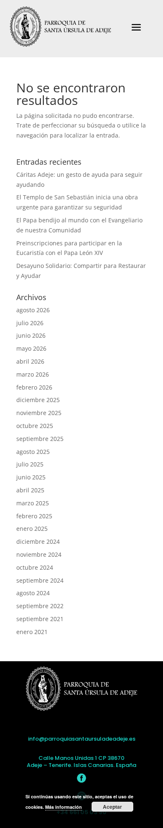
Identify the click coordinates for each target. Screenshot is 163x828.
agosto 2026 (33, 310)
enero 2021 (32, 632)
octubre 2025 (34, 426)
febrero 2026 (34, 387)
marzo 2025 (32, 503)
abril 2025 (30, 490)
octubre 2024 (34, 567)
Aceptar (112, 806)
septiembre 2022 (40, 606)
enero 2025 (32, 528)
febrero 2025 (34, 516)
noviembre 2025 (38, 413)
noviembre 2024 (38, 554)
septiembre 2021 (40, 619)
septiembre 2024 (40, 580)
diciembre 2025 (38, 400)
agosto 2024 (33, 593)
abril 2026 (30, 361)
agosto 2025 (33, 452)
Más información (63, 807)
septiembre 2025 (40, 439)
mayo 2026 (31, 348)
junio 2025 (31, 477)
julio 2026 (29, 323)
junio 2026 (31, 335)
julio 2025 (29, 464)
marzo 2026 (32, 374)
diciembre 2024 (38, 541)
